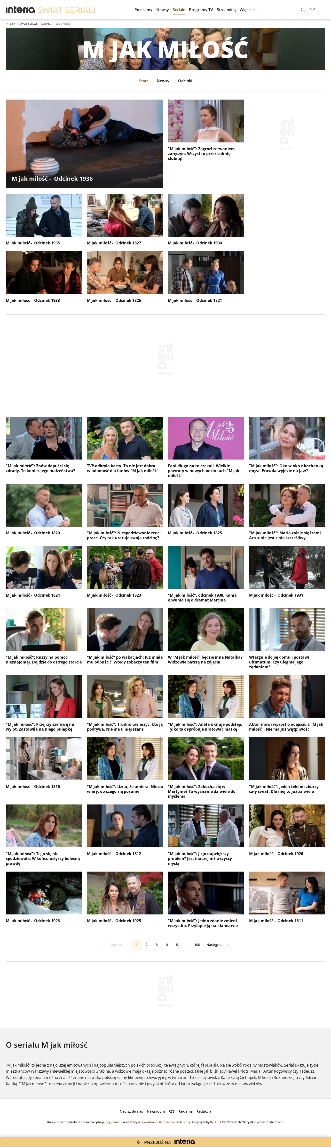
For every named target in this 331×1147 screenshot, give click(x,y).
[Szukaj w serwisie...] (303, 10)
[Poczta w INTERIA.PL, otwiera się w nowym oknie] (312, 10)
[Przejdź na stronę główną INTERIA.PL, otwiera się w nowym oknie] (21, 10)
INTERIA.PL (218, 1122)
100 (197, 944)
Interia (10, 23)
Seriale (46, 23)
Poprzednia (118, 944)
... (187, 944)
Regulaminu (113, 1122)
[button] (249, 10)
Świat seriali (28, 23)
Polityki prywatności (144, 1122)
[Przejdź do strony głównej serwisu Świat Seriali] (66, 10)
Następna (214, 944)
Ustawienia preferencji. (175, 1122)
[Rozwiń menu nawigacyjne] (322, 10)
